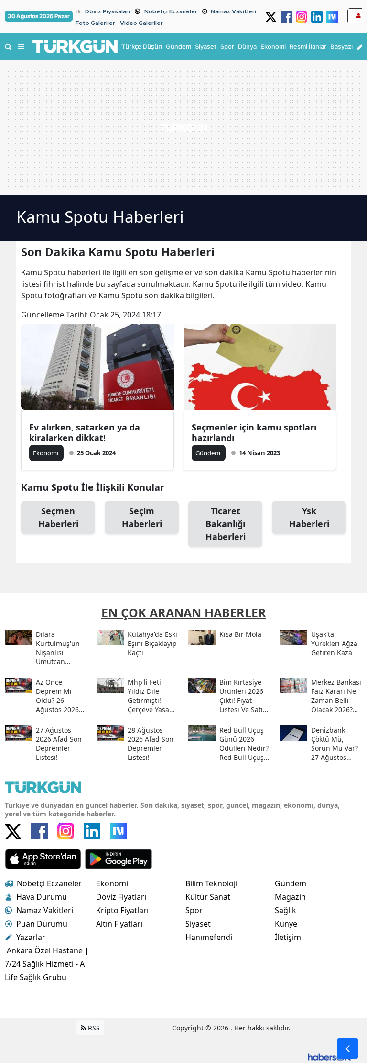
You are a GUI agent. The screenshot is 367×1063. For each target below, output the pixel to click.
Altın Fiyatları (119, 923)
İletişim (288, 937)
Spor (194, 910)
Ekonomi (112, 883)
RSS (93, 1027)
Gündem (290, 883)
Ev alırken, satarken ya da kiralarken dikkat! (84, 432)
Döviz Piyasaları (107, 11)
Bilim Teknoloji (211, 883)
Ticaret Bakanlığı (225, 524)
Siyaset (198, 923)
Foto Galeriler (95, 23)
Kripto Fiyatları (122, 910)
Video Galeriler (141, 23)
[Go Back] (347, 1048)
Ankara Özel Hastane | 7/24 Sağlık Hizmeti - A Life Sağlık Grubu (47, 964)
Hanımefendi (208, 937)
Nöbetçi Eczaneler (170, 11)
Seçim (142, 517)
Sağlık (285, 910)
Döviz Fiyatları (121, 897)
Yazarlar (30, 937)
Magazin (290, 897)
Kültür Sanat (207, 897)
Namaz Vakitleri (233, 11)
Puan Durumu (41, 923)
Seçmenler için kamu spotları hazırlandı (254, 432)
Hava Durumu (41, 897)
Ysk (309, 517)
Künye (286, 923)
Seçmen (58, 517)
